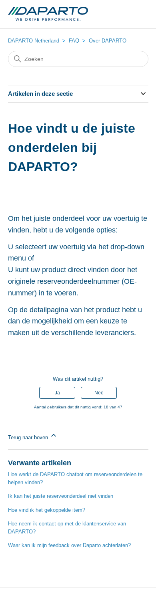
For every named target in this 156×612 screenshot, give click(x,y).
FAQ (74, 41)
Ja (57, 393)
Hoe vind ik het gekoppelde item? (46, 510)
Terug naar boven (29, 437)
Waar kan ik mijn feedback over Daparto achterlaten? (69, 545)
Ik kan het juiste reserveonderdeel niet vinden (60, 496)
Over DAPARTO (107, 41)
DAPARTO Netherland (33, 41)
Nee (99, 393)
